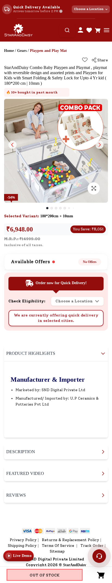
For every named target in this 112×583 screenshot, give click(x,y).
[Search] (67, 30)
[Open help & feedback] (99, 556)
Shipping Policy (22, 545)
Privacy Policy (23, 540)
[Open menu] (106, 30)
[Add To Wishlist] (85, 59)
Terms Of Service (58, 545)
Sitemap (57, 551)
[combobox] (67, 30)
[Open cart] (98, 30)
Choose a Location (89, 9)
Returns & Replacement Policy (70, 540)
